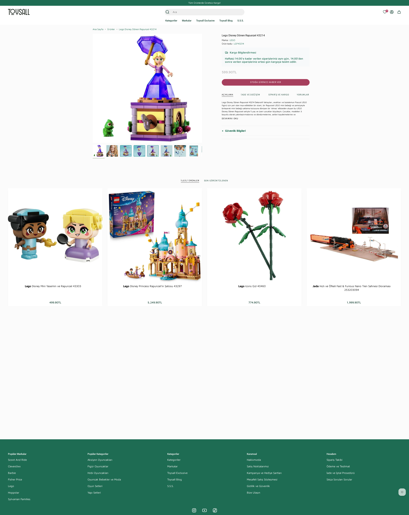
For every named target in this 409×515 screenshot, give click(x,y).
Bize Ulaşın (253, 492)
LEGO (232, 40)
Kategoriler (174, 459)
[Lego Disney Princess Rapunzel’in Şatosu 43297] (155, 235)
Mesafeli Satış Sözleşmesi (262, 479)
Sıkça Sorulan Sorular (339, 479)
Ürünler (111, 29)
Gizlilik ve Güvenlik (258, 486)
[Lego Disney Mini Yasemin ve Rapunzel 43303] (55, 235)
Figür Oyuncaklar (98, 466)
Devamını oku (230, 118)
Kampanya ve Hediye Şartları (264, 473)
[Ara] (167, 12)
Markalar (172, 466)
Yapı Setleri (94, 492)
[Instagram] (194, 510)
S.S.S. (170, 486)
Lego (11, 486)
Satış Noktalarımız (258, 466)
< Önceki (92, 88)
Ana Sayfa (98, 29)
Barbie (12, 473)
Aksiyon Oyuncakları (100, 459)
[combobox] (201, 12)
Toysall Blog (174, 479)
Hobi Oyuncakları (98, 473)
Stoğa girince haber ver (265, 82)
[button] (171, 21)
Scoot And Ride (17, 459)
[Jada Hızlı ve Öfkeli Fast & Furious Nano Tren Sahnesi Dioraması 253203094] (354, 235)
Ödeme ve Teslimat (338, 466)
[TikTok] (214, 510)
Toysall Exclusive (177, 473)
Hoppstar (13, 492)
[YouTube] (204, 510)
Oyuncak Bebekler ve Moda (104, 479)
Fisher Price (15, 479)
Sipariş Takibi (334, 459)
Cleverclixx (14, 466)
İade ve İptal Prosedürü (341, 473)
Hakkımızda (254, 459)
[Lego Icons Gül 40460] (254, 235)
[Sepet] (399, 12)
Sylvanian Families (19, 499)
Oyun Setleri (95, 486)
